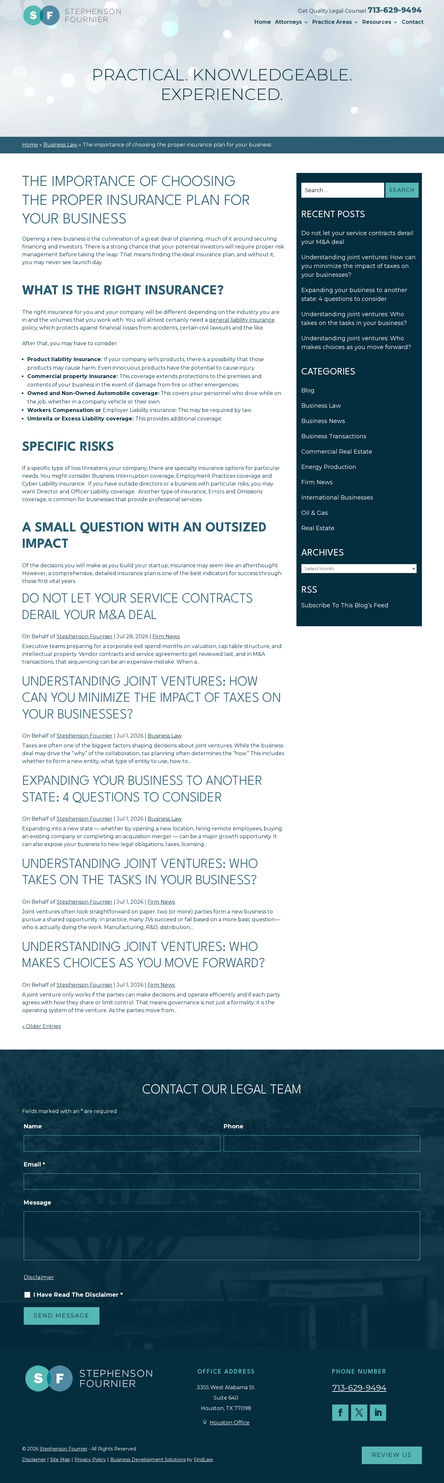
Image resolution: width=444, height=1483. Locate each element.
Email (34, 1164)
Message (37, 1202)
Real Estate (317, 528)
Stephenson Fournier (84, 636)
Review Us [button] (392, 1455)
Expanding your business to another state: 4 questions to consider (354, 295)
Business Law (165, 736)
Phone (233, 1126)
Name (33, 1126)
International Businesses (337, 497)
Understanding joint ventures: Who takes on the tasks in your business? (354, 319)
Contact (413, 22)
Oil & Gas (314, 512)
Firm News (166, 636)
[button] (437, 1435)
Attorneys (288, 22)
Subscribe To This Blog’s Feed (344, 605)
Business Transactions (333, 436)
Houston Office (230, 1422)
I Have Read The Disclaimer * (78, 1294)
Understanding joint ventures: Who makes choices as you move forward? (356, 343)
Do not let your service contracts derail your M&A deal (357, 238)
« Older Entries (41, 1026)
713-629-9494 (395, 10)
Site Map (60, 1459)
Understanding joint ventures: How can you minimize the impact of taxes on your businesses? (151, 698)
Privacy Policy (90, 1459)
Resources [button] (376, 22)
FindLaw (203, 1459)
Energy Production (328, 467)
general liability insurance (242, 320)
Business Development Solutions (148, 1459)
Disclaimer (39, 1277)
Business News (323, 421)
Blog (308, 390)
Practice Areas (332, 22)
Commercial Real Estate (336, 451)
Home (263, 22)
